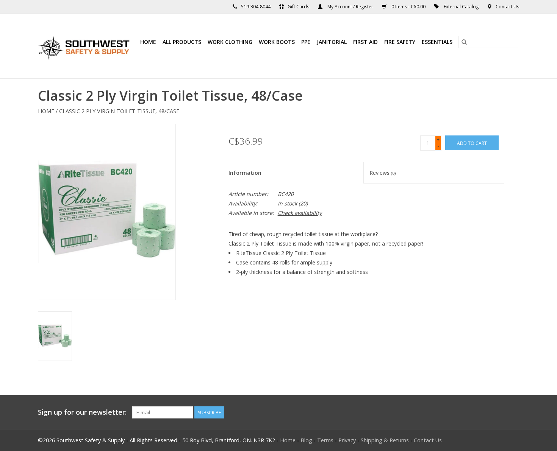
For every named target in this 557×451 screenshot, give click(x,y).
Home (148, 41)
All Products (182, 41)
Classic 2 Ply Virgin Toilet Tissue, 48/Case (119, 111)
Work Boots (277, 41)
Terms (325, 440)
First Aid (365, 41)
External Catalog (461, 6)
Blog (306, 440)
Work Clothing (230, 41)
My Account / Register (350, 6)
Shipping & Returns (385, 440)
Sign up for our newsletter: (82, 412)
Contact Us (507, 6)
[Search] (464, 42)
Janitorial (332, 41)
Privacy (347, 440)
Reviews (382, 172)
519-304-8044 (256, 6)
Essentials (437, 41)
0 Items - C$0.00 (408, 6)
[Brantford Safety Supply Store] (85, 46)
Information (244, 172)
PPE (305, 41)
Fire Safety (399, 41)
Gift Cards (298, 6)
